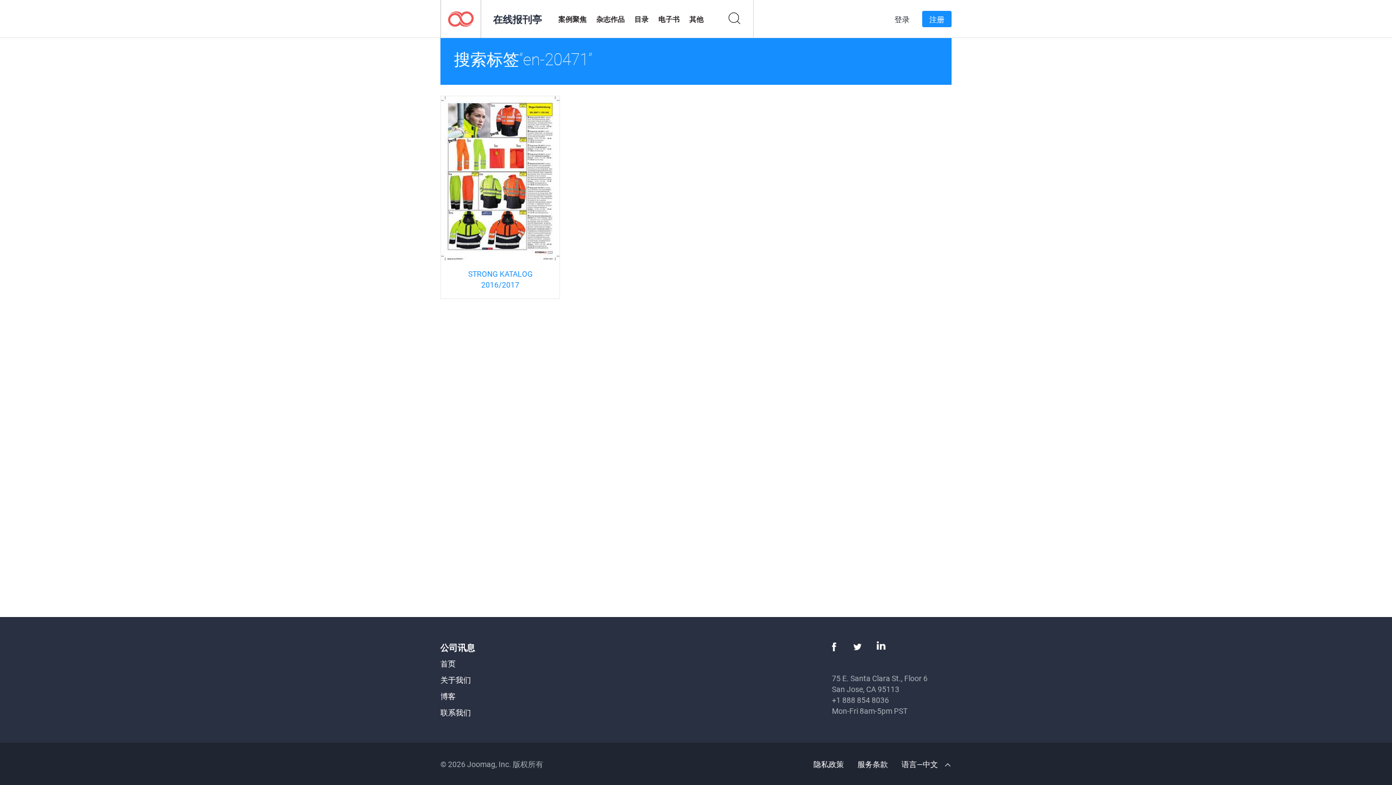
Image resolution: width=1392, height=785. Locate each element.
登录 (902, 19)
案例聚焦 (572, 19)
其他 (696, 19)
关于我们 (455, 680)
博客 (448, 696)
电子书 (669, 19)
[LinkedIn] (881, 647)
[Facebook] (834, 647)
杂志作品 (610, 19)
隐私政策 (828, 764)
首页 (448, 663)
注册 (936, 19)
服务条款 (872, 764)
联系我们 (455, 712)
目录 (642, 19)
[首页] (461, 18)
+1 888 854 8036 (860, 700)
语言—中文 (921, 764)
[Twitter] (857, 647)
